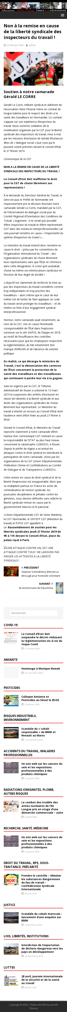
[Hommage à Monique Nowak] (11, 676)
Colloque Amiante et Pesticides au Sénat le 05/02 (40, 698)
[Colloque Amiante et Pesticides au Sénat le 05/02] (11, 704)
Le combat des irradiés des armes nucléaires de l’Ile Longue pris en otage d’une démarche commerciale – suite (42, 807)
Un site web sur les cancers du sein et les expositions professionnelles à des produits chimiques (41, 769)
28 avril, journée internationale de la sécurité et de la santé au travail (42, 980)
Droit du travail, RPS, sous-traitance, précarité (26, 865)
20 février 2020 (15, 45)
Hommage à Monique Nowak (40, 668)
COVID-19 (10, 625)
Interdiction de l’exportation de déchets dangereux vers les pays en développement (42, 948)
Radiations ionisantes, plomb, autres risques (29, 792)
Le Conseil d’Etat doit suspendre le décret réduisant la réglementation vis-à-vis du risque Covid (41, 639)
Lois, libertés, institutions (26, 936)
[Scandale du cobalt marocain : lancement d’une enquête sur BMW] (11, 921)
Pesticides (12, 688)
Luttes (9, 967)
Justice (9, 905)
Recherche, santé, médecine (26, 828)
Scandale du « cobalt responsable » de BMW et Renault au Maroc (38, 732)
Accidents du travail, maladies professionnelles (29, 753)
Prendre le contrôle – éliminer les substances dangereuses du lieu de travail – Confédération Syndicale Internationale (41, 882)
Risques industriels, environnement (20, 718)
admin (32, 45)
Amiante (10, 660)
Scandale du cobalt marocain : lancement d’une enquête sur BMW (41, 917)
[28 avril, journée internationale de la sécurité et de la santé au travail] (11, 983)
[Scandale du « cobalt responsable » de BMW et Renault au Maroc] (11, 736)
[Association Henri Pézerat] (33, 9)
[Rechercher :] (33, 613)
